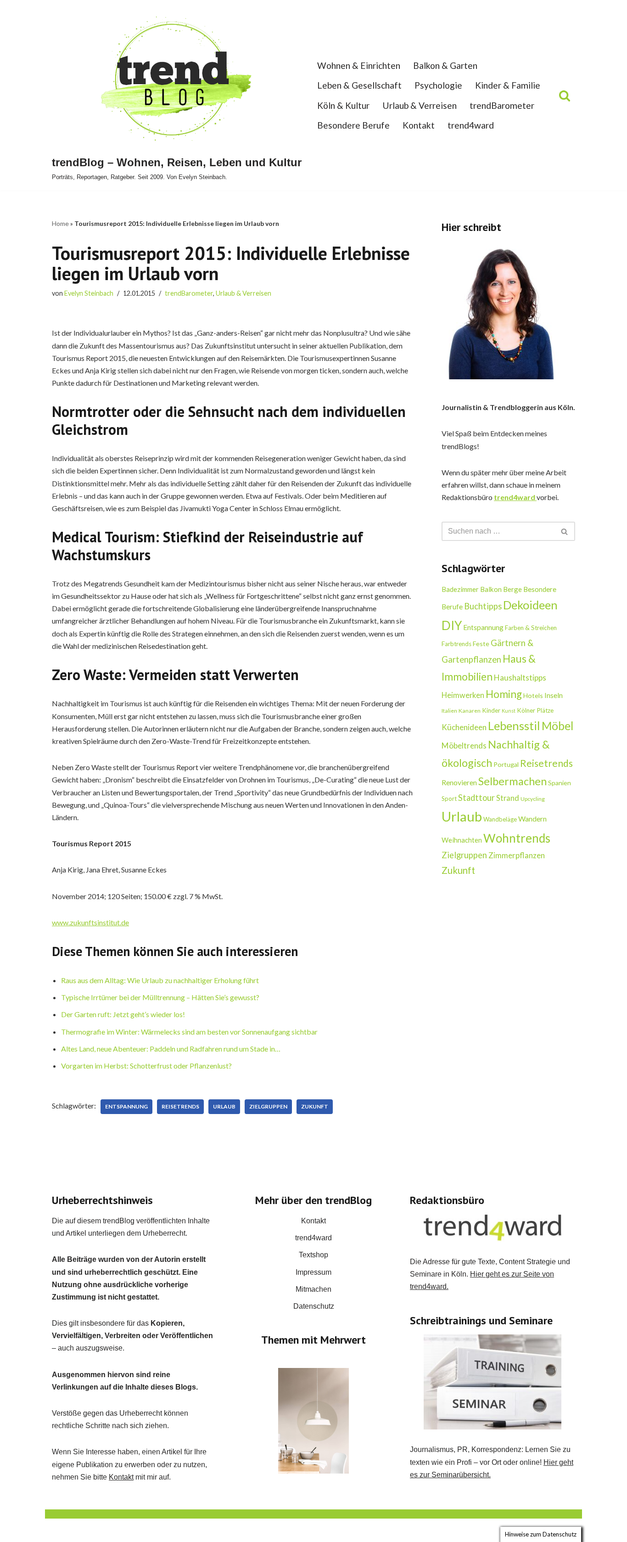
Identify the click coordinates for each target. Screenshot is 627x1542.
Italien (449, 710)
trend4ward (471, 125)
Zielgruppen (268, 1106)
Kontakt (419, 125)
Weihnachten (462, 840)
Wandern (532, 818)
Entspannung (126, 1106)
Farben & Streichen (531, 627)
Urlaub (224, 1106)
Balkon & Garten (445, 65)
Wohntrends (516, 838)
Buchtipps (483, 606)
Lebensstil (514, 725)
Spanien (559, 783)
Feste (481, 643)
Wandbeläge (500, 819)
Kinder (491, 710)
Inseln (553, 695)
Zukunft (314, 1106)
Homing (504, 694)
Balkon (491, 589)
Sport (449, 798)
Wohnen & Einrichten (358, 65)
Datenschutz (313, 1306)
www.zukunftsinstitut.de (90, 922)
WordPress (144, 1530)
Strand (507, 798)
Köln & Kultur (343, 105)
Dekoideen (530, 605)
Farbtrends (456, 643)
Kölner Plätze (535, 710)
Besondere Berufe (353, 125)
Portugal (506, 764)
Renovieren (459, 782)
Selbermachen (512, 781)
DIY (452, 625)
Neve (60, 1530)
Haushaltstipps (520, 677)
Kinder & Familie (507, 85)
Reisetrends (180, 1106)
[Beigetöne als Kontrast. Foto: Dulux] (313, 1421)
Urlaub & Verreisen (419, 105)
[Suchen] (565, 95)
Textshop (313, 1255)
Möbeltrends (464, 745)
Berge (512, 589)
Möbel (557, 725)
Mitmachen (313, 1289)
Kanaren (470, 710)
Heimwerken (463, 695)
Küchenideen (464, 727)
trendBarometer (502, 105)
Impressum (313, 1272)
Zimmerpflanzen (516, 855)
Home (60, 223)
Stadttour (476, 798)
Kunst (508, 711)
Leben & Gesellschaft (359, 85)
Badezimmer (460, 589)
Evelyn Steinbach (88, 293)
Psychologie (438, 85)
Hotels (533, 695)
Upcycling (533, 798)
